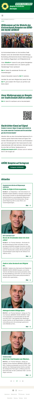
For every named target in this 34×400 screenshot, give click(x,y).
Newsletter (9, 398)
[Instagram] (16, 390)
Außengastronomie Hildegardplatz (14, 310)
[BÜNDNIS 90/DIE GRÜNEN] (5, 6)
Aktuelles (7, 62)
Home (2, 21)
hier (20, 76)
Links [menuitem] (19, 390)
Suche (25, 398)
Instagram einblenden (17, 167)
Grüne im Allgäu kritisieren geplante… (15, 189)
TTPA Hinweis (21, 394)
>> (22, 381)
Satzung (16, 398)
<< (11, 381)
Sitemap (21, 398)
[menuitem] (7, 394)
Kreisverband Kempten (7, 19)
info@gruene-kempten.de (8, 149)
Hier (2, 70)
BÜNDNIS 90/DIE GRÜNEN (24, 4)
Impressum (7, 394)
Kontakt (28, 394)
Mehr (27, 205)
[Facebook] (13, 390)
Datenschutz (14, 394)
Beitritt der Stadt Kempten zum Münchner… (16, 359)
